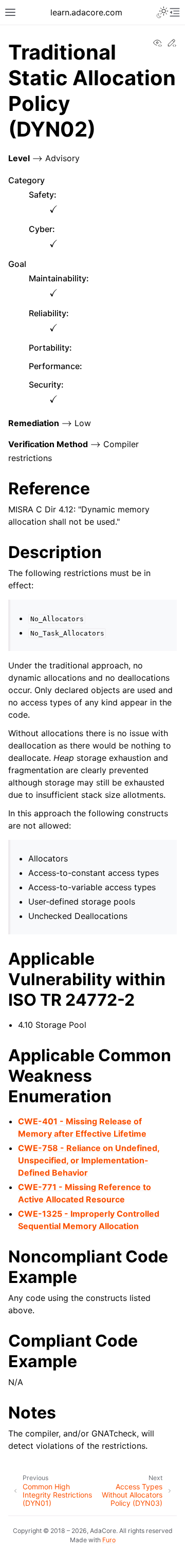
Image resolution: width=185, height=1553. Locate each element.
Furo (109, 1540)
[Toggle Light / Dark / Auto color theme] (162, 12)
